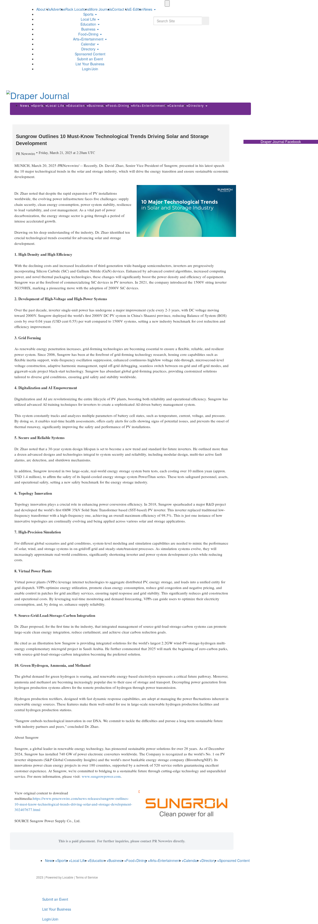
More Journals (100, 9)
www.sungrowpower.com (101, 776)
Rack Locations (77, 9)
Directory (88, 48)
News (25, 105)
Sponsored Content (90, 53)
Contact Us (120, 9)
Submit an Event (90, 58)
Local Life (89, 19)
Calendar (88, 43)
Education (88, 24)
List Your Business (90, 63)
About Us (43, 9)
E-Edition (136, 9)
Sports (88, 14)
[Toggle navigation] (167, 3)
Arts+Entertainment (88, 39)
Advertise (58, 9)
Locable (67, 877)
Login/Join (90, 68)
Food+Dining (88, 34)
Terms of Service (87, 877)
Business (88, 29)
